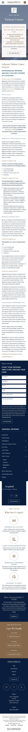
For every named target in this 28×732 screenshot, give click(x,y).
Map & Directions (14, 702)
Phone (3, 385)
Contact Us (14, 679)
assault (13, 87)
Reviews (14, 671)
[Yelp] (21, 687)
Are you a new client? (7, 394)
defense (12, 91)
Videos (14, 674)
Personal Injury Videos (14, 654)
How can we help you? (7, 398)
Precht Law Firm (10, 89)
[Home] (13, 2)
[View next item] (16, 495)
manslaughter (7, 307)
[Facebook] (14, 687)
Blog (14, 665)
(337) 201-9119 (11, 46)
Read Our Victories (14, 636)
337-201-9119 (14, 709)
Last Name (4, 381)
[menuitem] (13, 434)
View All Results (14, 501)
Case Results (14, 668)
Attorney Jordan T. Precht (8, 79)
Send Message (7, 421)
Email (3, 390)
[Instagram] (6, 687)
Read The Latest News (14, 645)
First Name (4, 376)
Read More (14, 616)
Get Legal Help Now (14, 53)
